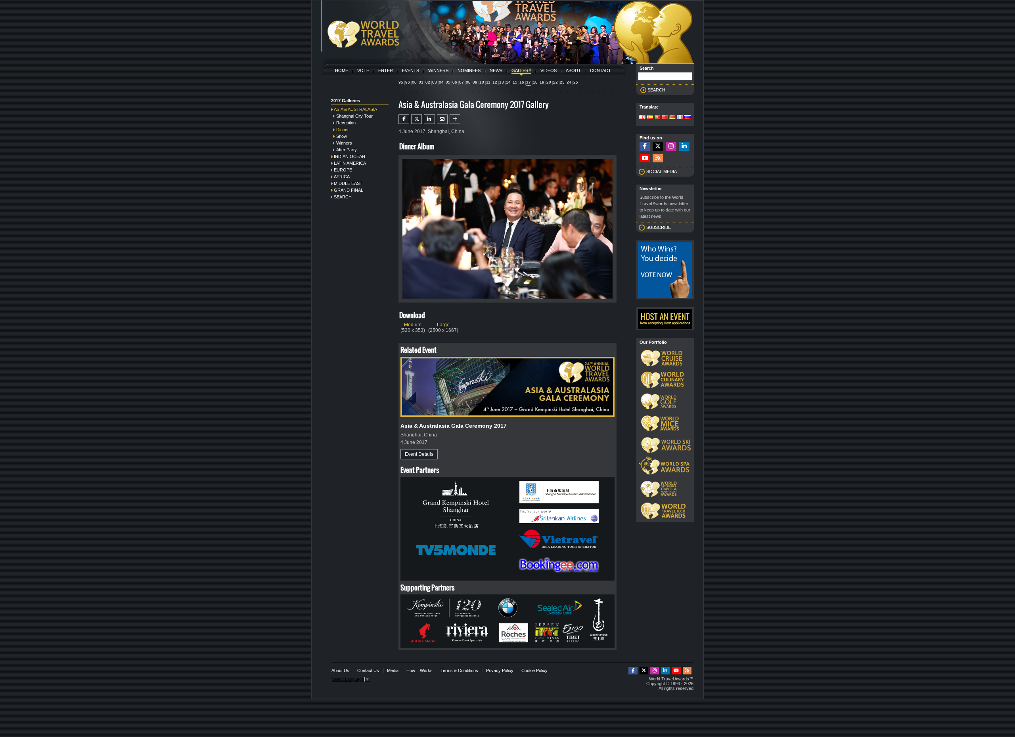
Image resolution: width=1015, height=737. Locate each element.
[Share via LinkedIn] (429, 119)
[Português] (657, 117)
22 (555, 82)
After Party (346, 149)
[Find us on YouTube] (645, 158)
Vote (363, 70)
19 (542, 82)
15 (515, 82)
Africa (342, 176)
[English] (642, 117)
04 (441, 82)
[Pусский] (687, 117)
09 (475, 82)
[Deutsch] (672, 117)
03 (434, 82)
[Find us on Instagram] (671, 146)
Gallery (521, 70)
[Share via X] (416, 119)
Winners (438, 70)
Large (443, 325)
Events (410, 70)
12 (494, 82)
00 (414, 82)
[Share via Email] (442, 119)
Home (341, 70)
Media (392, 670)
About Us (340, 670)
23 (562, 82)
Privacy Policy (499, 670)
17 (528, 82)
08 (468, 82)
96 (407, 82)
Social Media (661, 171)
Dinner (342, 129)
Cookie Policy (534, 670)
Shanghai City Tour (354, 116)
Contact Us (368, 670)
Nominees (469, 70)
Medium (412, 325)
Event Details (419, 454)
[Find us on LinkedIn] (684, 146)
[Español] (650, 117)
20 (548, 82)
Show (341, 136)
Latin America (350, 163)
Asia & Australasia (355, 109)
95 (400, 82)
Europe (343, 170)
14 (508, 82)
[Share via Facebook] (404, 119)
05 (448, 82)
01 (421, 82)
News (496, 70)
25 (575, 82)
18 (535, 82)
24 (569, 82)
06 (454, 82)
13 (501, 82)
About (573, 70)
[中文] (665, 117)
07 (461, 82)
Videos (548, 70)
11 (488, 82)
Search (343, 196)
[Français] (680, 117)
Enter (385, 70)
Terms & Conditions (459, 670)
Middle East (348, 183)
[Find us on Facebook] (645, 146)
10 (481, 82)
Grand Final (348, 190)
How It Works (419, 670)
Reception (346, 122)
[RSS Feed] (658, 158)
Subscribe (658, 227)
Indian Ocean (349, 156)
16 (521, 82)
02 (427, 82)
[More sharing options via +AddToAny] (455, 119)
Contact (600, 70)
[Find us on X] (658, 146)
